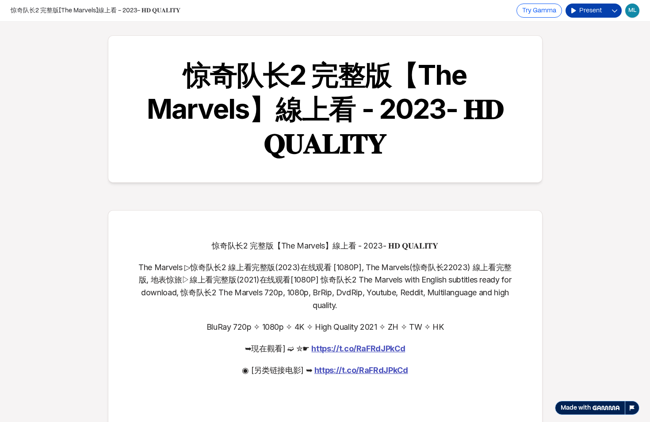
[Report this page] (632, 408)
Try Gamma (539, 11)
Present (590, 11)
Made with (576, 408)
